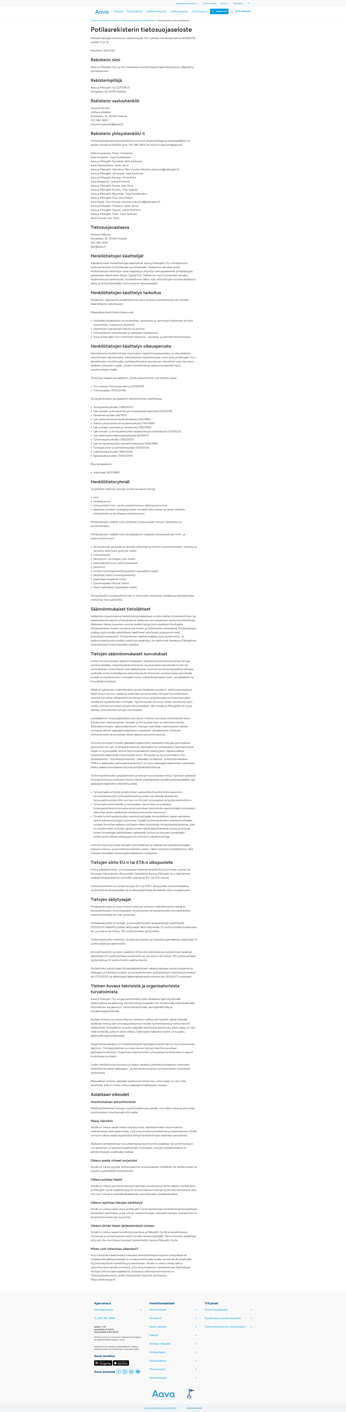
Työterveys (198, 11)
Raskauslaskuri (158, 1360)
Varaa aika (221, 11)
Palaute (153, 1335)
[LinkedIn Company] (131, 1372)
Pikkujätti (237, 3)
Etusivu (94, 20)
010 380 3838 (106, 1318)
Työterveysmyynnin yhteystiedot (225, 1326)
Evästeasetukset (194, 1408)
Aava (223, 3)
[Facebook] (118, 1372)
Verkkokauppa (179, 11)
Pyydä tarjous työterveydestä (223, 1318)
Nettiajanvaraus (103, 1309)
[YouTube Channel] (138, 1372)
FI (249, 3)
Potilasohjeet (157, 1352)
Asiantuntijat (134, 11)
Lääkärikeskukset (156, 11)
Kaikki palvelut (158, 1326)
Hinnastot (155, 1318)
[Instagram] (125, 1372)
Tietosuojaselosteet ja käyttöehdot (138, 20)
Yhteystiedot (157, 1369)
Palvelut (118, 11)
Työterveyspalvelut (216, 1309)
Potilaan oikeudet (160, 1343)
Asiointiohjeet (158, 1309)
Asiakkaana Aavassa (185, 3)
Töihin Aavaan (209, 3)
